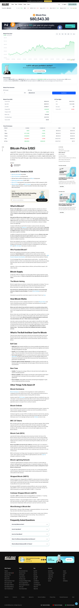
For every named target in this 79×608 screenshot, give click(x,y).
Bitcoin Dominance (16, 176)
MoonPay (50, 578)
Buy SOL (35, 574)
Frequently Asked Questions (64, 161)
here (45, 295)
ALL (74, 34)
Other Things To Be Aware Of (64, 159)
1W (62, 34)
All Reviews (65, 580)
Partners (6, 570)
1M (65, 34)
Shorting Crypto (22, 578)
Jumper (64, 570)
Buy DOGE (36, 576)
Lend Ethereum (37, 582)
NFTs (11, 245)
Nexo (64, 578)
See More (62, 186)
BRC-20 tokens (27, 184)
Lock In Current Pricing (39, 71)
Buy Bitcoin (63, 93)
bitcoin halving (36, 291)
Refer (73, 597)
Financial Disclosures (64, 597)
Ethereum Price (8, 574)
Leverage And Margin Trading (25, 580)
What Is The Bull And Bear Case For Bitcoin (67, 157)
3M (68, 34)
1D (59, 34)
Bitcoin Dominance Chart (9, 580)
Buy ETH (35, 572)
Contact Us (15, 597)
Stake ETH (36, 586)
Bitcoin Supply (61, 154)
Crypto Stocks (22, 576)
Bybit (64, 574)
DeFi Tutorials (21, 574)
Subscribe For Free (42, 200)
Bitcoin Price (61, 149)
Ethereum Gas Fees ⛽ (9, 572)
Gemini (49, 580)
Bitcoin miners (42, 301)
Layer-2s (44, 454)
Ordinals (36, 417)
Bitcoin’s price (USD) (16, 174)
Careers (23, 597)
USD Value (30, 90)
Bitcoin (32, 178)
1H (56, 34)
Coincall (64, 572)
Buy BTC (35, 570)
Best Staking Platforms (9, 586)
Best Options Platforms (9, 584)
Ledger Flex (50, 576)
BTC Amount (5, 90)
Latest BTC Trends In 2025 (64, 150)
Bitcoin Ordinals (15, 184)
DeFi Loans (21, 586)
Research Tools (22, 572)
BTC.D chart (22, 397)
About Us (6, 597)
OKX (64, 576)
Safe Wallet (50, 570)
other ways (14, 356)
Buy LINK (35, 578)
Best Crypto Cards (8, 582)
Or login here (39, 73)
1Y (71, 34)
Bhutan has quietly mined (17, 180)
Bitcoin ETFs (14, 182)
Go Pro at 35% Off (72, 4)
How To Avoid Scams (9, 588)
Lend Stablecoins (37, 584)
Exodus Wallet (51, 572)
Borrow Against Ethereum (24, 584)
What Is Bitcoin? (62, 152)
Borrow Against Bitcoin (23, 582)
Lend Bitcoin (36, 580)
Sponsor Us (31, 597)
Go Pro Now (69, 559)
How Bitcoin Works (62, 156)
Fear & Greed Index (23, 588)
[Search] (59, 4)
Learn (28, 4)
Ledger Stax (50, 574)
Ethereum (24, 227)
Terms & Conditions (41, 597)
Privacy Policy (52, 597)
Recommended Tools (23, 570)
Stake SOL (36, 588)
